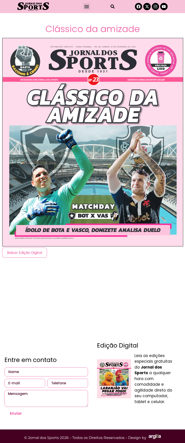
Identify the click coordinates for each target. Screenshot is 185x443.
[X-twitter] (146, 6)
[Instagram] (155, 6)
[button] (86, 6)
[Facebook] (138, 6)
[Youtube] (163, 6)
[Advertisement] (92, 297)
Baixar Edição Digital (24, 252)
